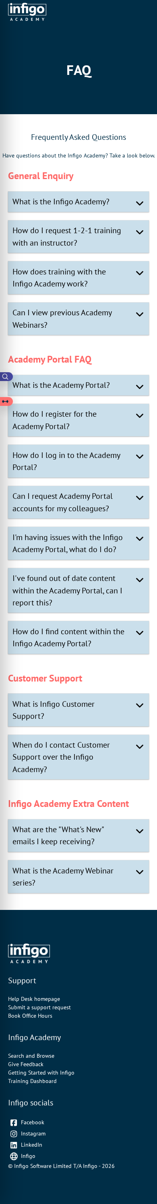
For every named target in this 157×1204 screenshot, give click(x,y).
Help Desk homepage (34, 998)
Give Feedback (25, 1064)
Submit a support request (39, 1007)
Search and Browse (31, 1055)
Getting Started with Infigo (41, 1072)
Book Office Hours (30, 1015)
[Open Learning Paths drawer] (6, 401)
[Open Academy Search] (6, 376)
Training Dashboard (32, 1081)
